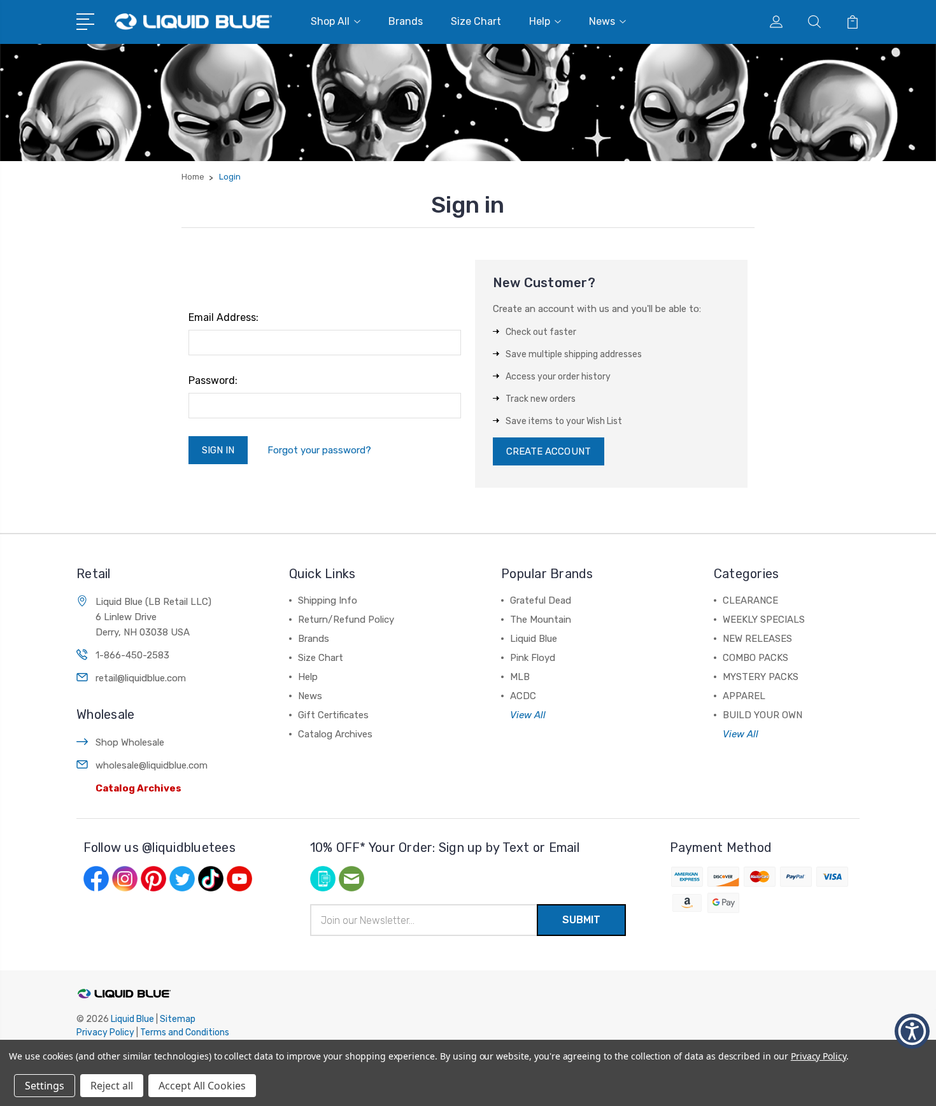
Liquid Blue (533, 638)
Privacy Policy (105, 1032)
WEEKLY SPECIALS (764, 619)
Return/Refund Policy (346, 619)
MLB (520, 677)
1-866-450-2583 (132, 655)
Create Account (548, 451)
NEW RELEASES (757, 638)
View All (528, 715)
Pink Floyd (532, 657)
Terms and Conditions (184, 1032)
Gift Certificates (333, 715)
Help (539, 21)
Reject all (111, 1086)
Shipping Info (327, 600)
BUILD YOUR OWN (762, 715)
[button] (912, 1031)
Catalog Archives (138, 788)
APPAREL (744, 696)
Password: (213, 380)
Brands (405, 21)
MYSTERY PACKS (760, 677)
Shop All (330, 21)
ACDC (523, 696)
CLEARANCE (750, 600)
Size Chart (476, 21)
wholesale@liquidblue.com (152, 765)
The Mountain (540, 619)
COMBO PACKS (755, 657)
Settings (44, 1086)
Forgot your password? (319, 450)
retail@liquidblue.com (141, 678)
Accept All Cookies (202, 1086)
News (602, 21)
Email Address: (223, 317)
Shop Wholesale (130, 742)
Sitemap (177, 1019)
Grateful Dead (540, 600)
